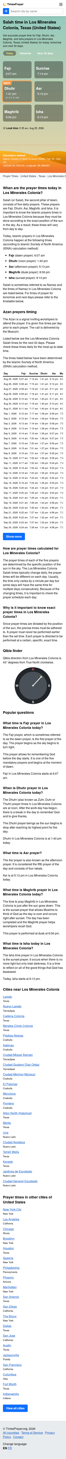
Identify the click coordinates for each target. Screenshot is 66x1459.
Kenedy (8, 1161)
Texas (41, 176)
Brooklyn (8, 1238)
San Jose (9, 1335)
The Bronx (9, 1316)
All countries (11, 1433)
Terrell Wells (11, 1152)
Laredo (7, 997)
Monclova (9, 1093)
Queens (8, 1258)
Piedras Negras (13, 1035)
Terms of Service (32, 1433)
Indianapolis (11, 1394)
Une (5, 1132)
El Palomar (10, 1084)
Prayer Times (10, 176)
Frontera (8, 1103)
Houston (8, 1248)
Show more (14, 536)
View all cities (15, 1408)
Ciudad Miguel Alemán (18, 1055)
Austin (7, 1345)
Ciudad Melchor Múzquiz (19, 1074)
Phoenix (8, 1277)
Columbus (9, 1374)
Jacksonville (11, 1355)
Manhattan (10, 1287)
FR (10, 1448)
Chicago (8, 1229)
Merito (7, 1123)
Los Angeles (11, 1219)
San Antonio (11, 1297)
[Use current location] (6, 11)
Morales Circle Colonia (18, 1026)
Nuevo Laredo (12, 1006)
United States (28, 176)
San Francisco (12, 1365)
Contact (18, 1437)
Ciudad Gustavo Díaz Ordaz (21, 1064)
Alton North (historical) (17, 1113)
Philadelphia (11, 1268)
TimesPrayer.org (13, 4)
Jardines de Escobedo (17, 1171)
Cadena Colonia (13, 1016)
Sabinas (8, 1045)
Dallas (7, 1326)
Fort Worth (9, 1384)
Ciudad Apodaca (14, 1142)
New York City (12, 1209)
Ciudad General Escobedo (20, 1181)
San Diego (10, 1306)
